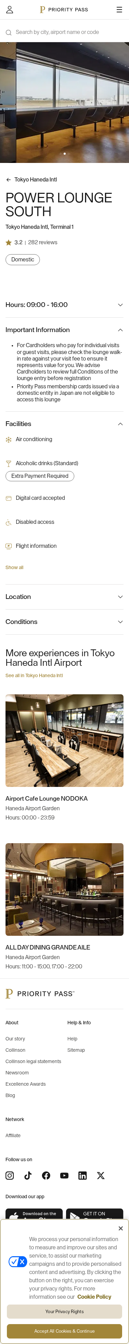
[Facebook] (46, 1175)
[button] (61, 154)
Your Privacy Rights (64, 1311)
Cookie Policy (94, 1297)
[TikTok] (28, 1175)
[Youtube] (64, 1175)
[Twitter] (101, 1175)
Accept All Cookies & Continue (64, 1331)
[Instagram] (10, 1175)
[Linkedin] (82, 1175)
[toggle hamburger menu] (119, 9)
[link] (34, 1218)
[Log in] (10, 9)
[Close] (120, 1228)
